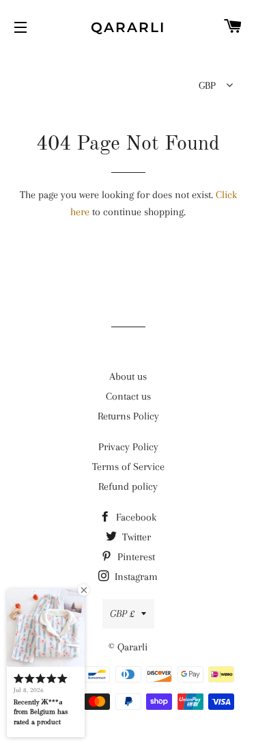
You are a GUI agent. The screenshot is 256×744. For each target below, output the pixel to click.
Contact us (128, 396)
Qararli (128, 27)
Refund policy (128, 486)
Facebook (134, 517)
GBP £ (122, 613)
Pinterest (135, 557)
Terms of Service (128, 466)
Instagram (135, 576)
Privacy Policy (128, 447)
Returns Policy (128, 416)
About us (128, 376)
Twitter (135, 537)
